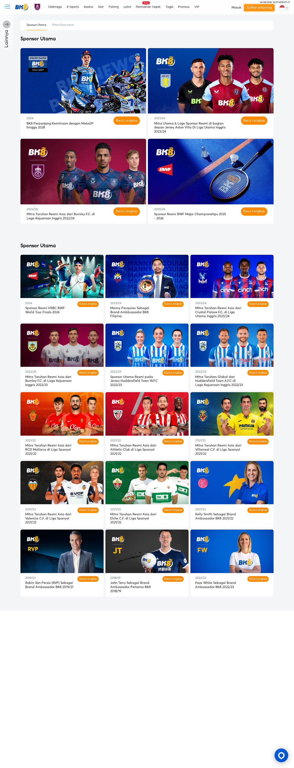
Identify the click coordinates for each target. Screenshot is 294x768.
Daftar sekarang (259, 7)
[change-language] (284, 7)
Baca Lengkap (127, 120)
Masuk (236, 7)
